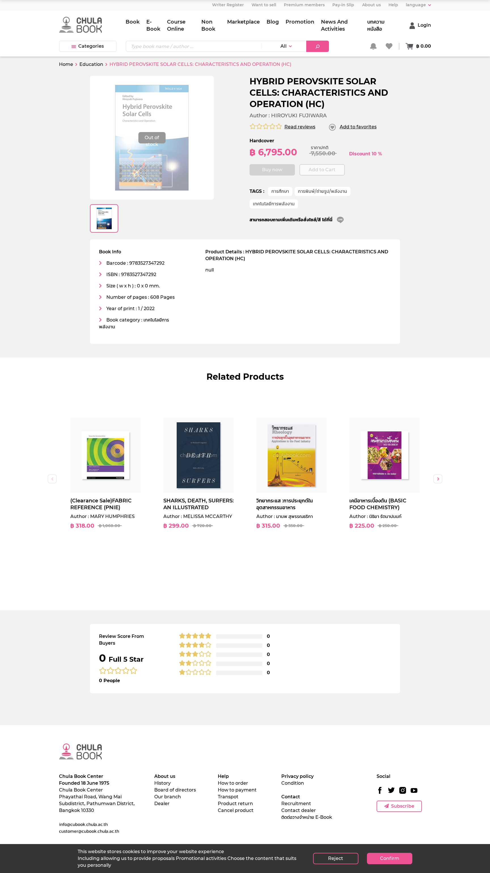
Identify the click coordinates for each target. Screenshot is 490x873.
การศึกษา (280, 191)
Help (223, 776)
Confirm (389, 858)
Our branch (167, 796)
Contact (290, 796)
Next (437, 478)
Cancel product (236, 810)
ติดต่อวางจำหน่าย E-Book (306, 817)
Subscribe (402, 806)
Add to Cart (322, 169)
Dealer (162, 803)
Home (66, 64)
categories (91, 46)
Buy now (272, 169)
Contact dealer (298, 810)
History (162, 783)
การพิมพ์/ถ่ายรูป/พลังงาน (322, 191)
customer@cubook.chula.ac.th (89, 831)
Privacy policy (297, 776)
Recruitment (296, 803)
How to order (233, 783)
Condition (292, 783)
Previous (52, 478)
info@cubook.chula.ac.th (83, 824)
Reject (335, 858)
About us (164, 776)
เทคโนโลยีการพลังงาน (274, 203)
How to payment (237, 790)
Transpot (228, 796)
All (283, 46)
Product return (235, 803)
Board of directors (175, 790)
